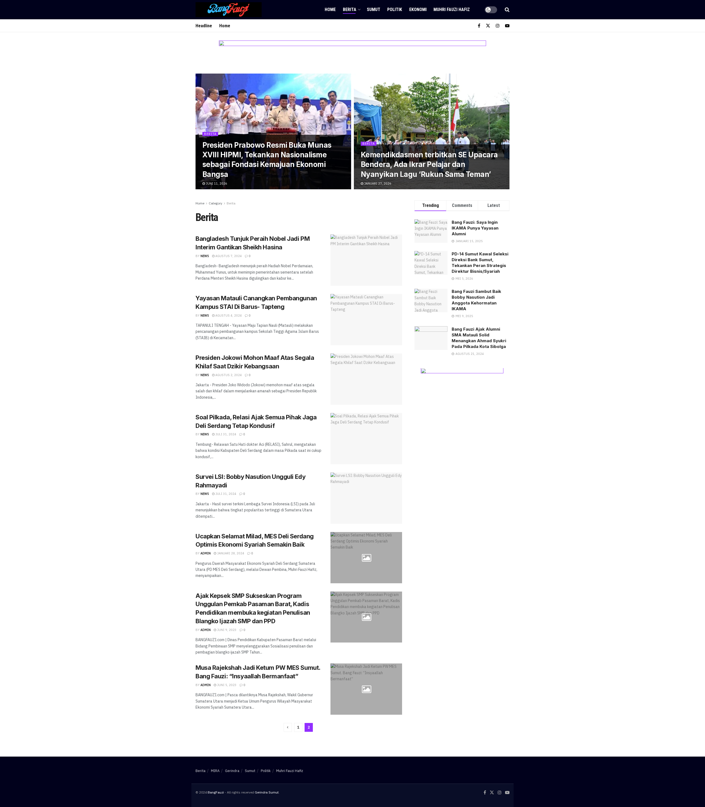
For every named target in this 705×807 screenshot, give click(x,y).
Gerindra (232, 770)
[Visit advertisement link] (352, 57)
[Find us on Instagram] (498, 26)
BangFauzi (216, 792)
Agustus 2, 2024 (228, 375)
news (204, 256)
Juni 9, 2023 (226, 630)
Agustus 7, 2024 (228, 256)
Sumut (373, 9)
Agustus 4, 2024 (228, 315)
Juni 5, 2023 (226, 685)
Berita (349, 9)
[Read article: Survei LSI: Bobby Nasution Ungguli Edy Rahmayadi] (366, 498)
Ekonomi (418, 9)
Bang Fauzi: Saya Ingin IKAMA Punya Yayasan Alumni (475, 228)
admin (205, 553)
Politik (394, 9)
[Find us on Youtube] (507, 26)
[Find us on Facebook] (479, 26)
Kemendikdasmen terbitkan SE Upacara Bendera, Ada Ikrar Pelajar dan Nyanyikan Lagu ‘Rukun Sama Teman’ (429, 164)
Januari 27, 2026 (377, 183)
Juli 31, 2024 (225, 434)
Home (330, 9)
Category (215, 203)
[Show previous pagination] (288, 727)
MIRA (215, 770)
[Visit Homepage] (229, 9)
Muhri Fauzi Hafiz (451, 9)
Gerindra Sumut (267, 792)
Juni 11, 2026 (216, 183)
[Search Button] (507, 10)
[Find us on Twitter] (488, 26)
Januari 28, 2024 (230, 553)
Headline (204, 25)
